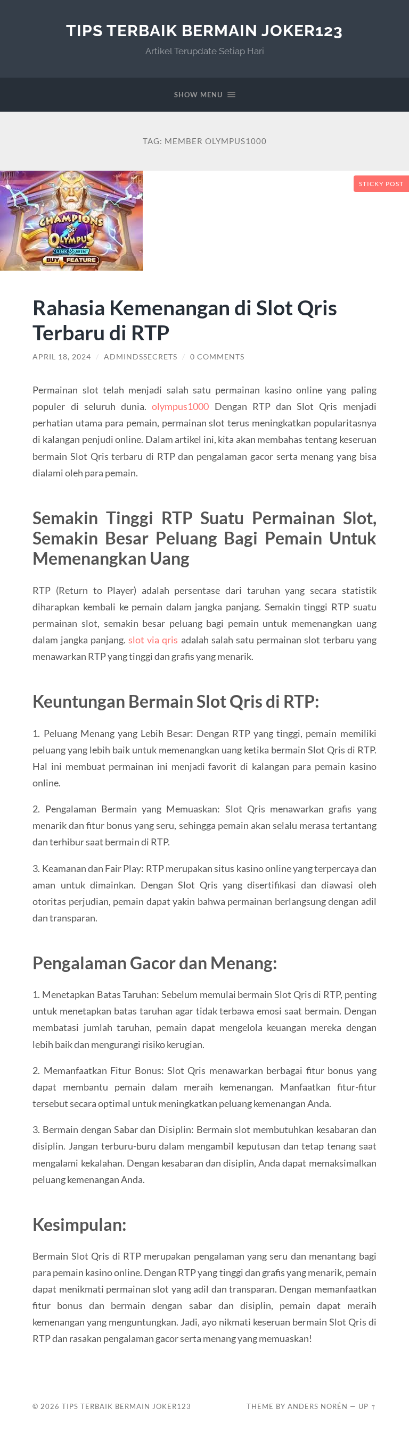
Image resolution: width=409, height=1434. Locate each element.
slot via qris (153, 639)
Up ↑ (367, 1406)
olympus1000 (180, 406)
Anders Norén (318, 1406)
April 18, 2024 (61, 357)
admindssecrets (140, 357)
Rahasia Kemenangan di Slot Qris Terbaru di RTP (184, 320)
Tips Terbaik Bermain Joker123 (204, 30)
